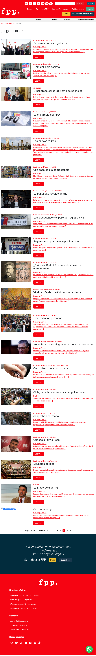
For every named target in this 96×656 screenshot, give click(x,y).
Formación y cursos (60, 9)
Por (39, 47)
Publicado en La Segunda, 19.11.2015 (46, 138)
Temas (29, 9)
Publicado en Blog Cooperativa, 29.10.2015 (47, 191)
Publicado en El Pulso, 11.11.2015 (44, 167)
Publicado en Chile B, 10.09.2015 (44, 413)
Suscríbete (65, 560)
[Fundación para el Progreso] (10, 11)
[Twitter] (38, 3)
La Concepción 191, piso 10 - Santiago (25, 595)
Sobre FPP (40, 20)
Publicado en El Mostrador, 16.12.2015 (46, 64)
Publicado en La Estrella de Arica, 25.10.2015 (48, 215)
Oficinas (54, 20)
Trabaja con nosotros (19, 625)
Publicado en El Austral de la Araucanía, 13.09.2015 (50, 365)
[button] (89, 649)
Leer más (38, 57)
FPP (37, 396)
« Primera (41, 530)
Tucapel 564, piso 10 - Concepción (23, 604)
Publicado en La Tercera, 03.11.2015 (45, 112)
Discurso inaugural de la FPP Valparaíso (46, 289)
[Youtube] (42, 3)
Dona (66, 13)
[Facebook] (34, 3)
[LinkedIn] (30, 3)
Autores (67, 20)
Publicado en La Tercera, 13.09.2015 (45, 389)
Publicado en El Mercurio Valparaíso (45, 461)
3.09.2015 (36, 485)
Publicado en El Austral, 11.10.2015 (45, 315)
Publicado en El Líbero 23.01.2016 (44, 40)
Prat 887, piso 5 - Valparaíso (21, 600)
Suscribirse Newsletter (82, 13)
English (90, 3)
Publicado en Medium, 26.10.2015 (44, 239)
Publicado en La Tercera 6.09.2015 (44, 437)
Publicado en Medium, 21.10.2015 (44, 262)
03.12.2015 (37, 88)
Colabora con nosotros (85, 20)
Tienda (90, 9)
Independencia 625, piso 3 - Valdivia (24, 608)
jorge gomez (10, 23)
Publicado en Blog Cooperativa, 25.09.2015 (47, 342)
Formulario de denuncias (20, 630)
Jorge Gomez (41, 47)
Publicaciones (78, 9)
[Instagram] (47, 3)
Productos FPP (42, 9)
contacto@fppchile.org (19, 621)
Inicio (3, 23)
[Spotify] (26, 3)
